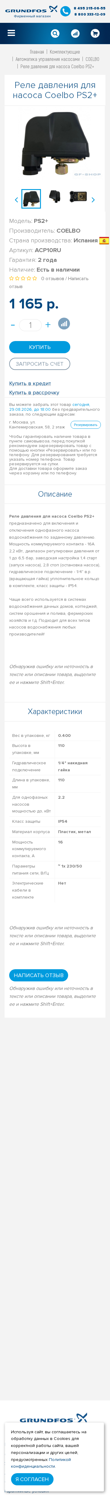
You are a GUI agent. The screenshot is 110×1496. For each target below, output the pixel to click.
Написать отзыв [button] (39, 975)
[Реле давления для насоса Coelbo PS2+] (31, 199)
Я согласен (32, 1479)
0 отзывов (52, 279)
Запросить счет (40, 364)
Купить (40, 347)
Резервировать (85, 425)
